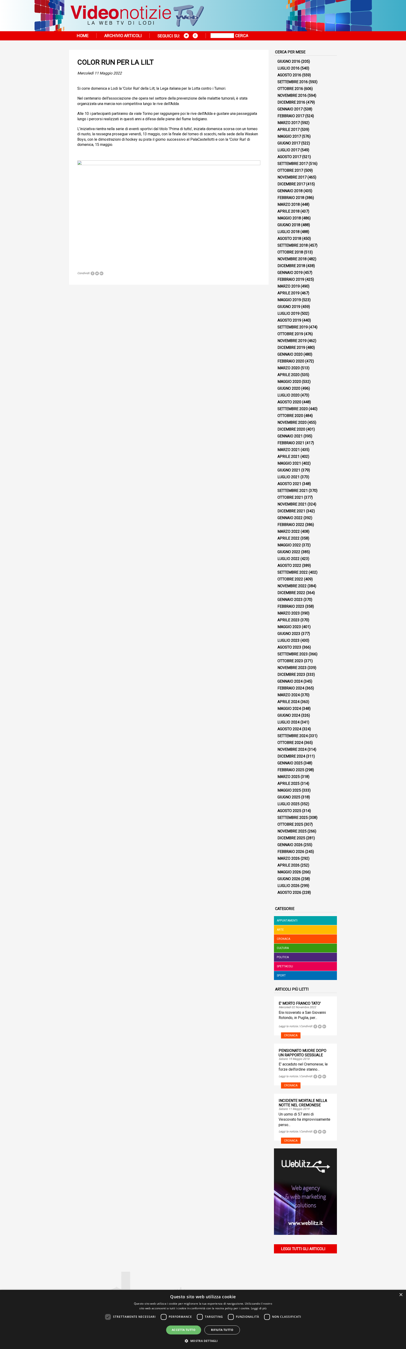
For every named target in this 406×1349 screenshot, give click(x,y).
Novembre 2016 (292, 95)
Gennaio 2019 (290, 272)
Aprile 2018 (288, 211)
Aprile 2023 (288, 620)
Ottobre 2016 (290, 88)
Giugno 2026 (288, 879)
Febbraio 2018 (290, 197)
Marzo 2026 (288, 858)
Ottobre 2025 (290, 824)
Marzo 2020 (288, 368)
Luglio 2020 (288, 395)
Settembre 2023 (292, 654)
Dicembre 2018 (291, 266)
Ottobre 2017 (290, 170)
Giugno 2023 (288, 633)
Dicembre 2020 (291, 429)
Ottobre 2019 (290, 334)
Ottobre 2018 (290, 252)
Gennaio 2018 (290, 191)
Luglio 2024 (288, 722)
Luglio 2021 (288, 477)
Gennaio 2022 (290, 518)
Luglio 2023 (288, 640)
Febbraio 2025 (290, 770)
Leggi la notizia (288, 1026)
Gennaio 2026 (290, 845)
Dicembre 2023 (291, 674)
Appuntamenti (287, 920)
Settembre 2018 (292, 245)
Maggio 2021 (289, 463)
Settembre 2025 (292, 817)
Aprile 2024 (288, 702)
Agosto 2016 (289, 75)
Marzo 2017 (288, 123)
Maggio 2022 (289, 545)
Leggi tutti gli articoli (303, 1249)
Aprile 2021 (288, 456)
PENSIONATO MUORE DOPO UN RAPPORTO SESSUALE (302, 1052)
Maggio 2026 (289, 872)
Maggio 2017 (289, 136)
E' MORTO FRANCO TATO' (300, 1003)
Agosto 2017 (289, 157)
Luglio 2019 (288, 313)
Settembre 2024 (292, 736)
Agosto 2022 (289, 565)
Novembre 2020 (292, 422)
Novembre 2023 (292, 667)
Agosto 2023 (289, 647)
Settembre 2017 (292, 163)
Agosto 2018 (289, 238)
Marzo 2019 (288, 286)
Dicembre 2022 (291, 593)
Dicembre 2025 (291, 838)
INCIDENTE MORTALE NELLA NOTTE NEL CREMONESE (303, 1102)
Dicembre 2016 (291, 102)
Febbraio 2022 (290, 524)
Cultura (283, 948)
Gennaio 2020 (290, 354)
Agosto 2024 (289, 729)
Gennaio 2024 (290, 681)
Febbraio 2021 (290, 443)
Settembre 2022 (292, 572)
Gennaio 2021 (290, 436)
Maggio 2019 (289, 300)
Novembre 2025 (292, 831)
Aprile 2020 (288, 375)
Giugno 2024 (288, 715)
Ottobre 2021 (290, 497)
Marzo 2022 (288, 531)
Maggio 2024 (289, 708)
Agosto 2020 (289, 402)
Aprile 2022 (288, 538)
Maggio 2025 (289, 790)
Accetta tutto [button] (183, 1330)
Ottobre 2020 (290, 415)
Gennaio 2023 (290, 599)
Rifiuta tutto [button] (222, 1330)
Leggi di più (259, 1308)
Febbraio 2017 (290, 116)
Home (83, 35)
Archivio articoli (123, 35)
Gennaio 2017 (290, 109)
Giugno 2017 (288, 143)
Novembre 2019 (292, 340)
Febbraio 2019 (290, 279)
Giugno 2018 (288, 225)
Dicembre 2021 (291, 511)
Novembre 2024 (292, 749)
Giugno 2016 (288, 61)
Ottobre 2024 (290, 742)
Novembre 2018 (292, 259)
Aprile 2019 (288, 293)
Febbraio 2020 (290, 361)
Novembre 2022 (292, 586)
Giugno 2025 (288, 797)
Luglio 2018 (288, 231)
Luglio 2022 (288, 558)
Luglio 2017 (288, 150)
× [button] (400, 1295)
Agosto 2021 (289, 484)
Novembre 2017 (292, 177)
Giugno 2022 (288, 552)
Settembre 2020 (292, 409)
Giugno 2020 (288, 388)
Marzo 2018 (288, 204)
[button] (203, 1340)
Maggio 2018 (289, 218)
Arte (280, 929)
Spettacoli (285, 966)
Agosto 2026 (289, 892)
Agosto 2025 (289, 811)
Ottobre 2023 (290, 661)
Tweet (97, 273)
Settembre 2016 (292, 82)
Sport (281, 975)
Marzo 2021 (288, 449)
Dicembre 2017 (291, 184)
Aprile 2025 (288, 783)
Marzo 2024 (288, 695)
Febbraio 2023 (290, 606)
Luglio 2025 (288, 804)
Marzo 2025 (288, 776)
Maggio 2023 (289, 627)
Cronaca (283, 939)
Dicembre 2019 (291, 347)
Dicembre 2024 (291, 756)
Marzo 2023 (288, 613)
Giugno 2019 (288, 306)
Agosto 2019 (289, 320)
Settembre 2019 (292, 327)
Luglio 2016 (288, 68)
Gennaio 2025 (290, 763)
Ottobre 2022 (290, 579)
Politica (283, 957)
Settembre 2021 (292, 490)
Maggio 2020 (289, 381)
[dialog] (203, 1319)
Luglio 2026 (288, 885)
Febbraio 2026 (290, 851)
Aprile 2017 (288, 129)
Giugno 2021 (288, 470)
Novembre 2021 (292, 504)
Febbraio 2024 (290, 688)
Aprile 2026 (288, 865)
